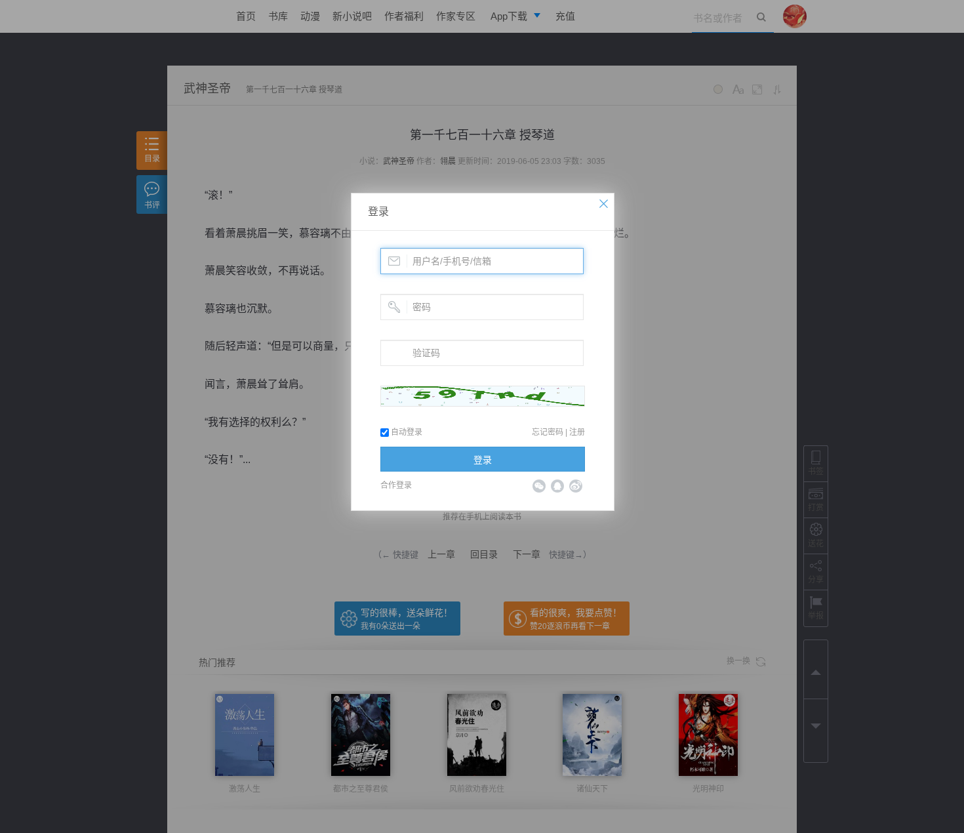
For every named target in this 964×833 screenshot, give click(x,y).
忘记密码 (547, 432)
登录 (378, 211)
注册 (577, 432)
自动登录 (405, 432)
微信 (539, 486)
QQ (557, 486)
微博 (575, 486)
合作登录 (396, 485)
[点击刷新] (482, 396)
